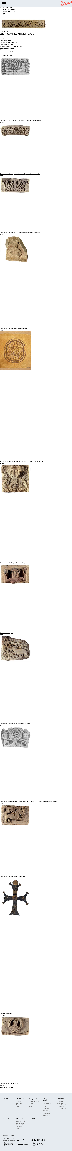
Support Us (33, 1118)
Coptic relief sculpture (6, 633)
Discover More (7, 55)
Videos (5, 15)
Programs (33, 1099)
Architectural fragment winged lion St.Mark (13, 876)
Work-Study (46, 1115)
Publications (7, 1118)
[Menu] (4, 3)
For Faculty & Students (47, 1104)
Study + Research (46, 1099)
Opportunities (20, 1125)
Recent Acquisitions (9, 9)
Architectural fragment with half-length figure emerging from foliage (20, 232)
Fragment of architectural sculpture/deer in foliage (15, 723)
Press (18, 1128)
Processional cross (6, 1013)
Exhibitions (20, 1099)
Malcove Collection (61, 1105)
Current (18, 1101)
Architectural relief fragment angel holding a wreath (15, 563)
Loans (5, 13)
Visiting (5, 1099)
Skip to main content (6, 7)
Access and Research (9, 11)
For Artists (19, 1126)
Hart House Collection (59, 1102)
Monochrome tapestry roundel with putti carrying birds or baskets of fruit (22, 461)
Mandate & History (21, 1121)
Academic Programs (46, 1107)
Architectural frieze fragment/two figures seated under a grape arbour (21, 120)
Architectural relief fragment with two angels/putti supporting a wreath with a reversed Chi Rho (28, 801)
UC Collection (60, 1106)
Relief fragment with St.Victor (9, 1083)
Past (17, 1106)
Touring (18, 1105)
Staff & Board (20, 1123)
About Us (19, 1118)
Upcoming (19, 1103)
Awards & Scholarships (47, 1111)
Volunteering (46, 1113)
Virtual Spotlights (34, 1101)
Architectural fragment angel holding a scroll (13, 328)
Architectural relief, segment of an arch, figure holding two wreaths (20, 174)
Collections (60, 1099)
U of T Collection (61, 1108)
